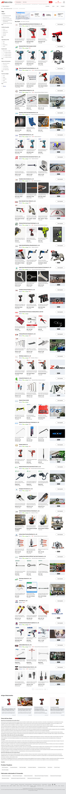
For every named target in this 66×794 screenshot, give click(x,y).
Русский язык (39, 785)
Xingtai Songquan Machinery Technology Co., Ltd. (29, 510)
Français (21, 785)
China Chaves (50, 767)
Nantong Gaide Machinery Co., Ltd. (26, 134)
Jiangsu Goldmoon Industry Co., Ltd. (26, 90)
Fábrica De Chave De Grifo (28, 775)
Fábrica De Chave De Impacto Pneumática (41, 775)
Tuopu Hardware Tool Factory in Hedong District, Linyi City (31, 311)
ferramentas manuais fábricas (26, 4)
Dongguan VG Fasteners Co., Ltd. (26, 488)
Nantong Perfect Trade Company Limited (27, 46)
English (8, 785)
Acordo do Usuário (21, 784)
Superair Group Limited (24, 400)
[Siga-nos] (54, 784)
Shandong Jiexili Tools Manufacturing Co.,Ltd (28, 112)
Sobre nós (12, 784)
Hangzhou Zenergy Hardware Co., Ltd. (27, 289)
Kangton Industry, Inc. (23, 444)
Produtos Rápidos (44, 784)
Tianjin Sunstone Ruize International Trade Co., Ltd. (29, 156)
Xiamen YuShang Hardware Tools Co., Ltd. (27, 667)
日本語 (18, 785)
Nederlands (49, 785)
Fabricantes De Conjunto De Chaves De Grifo (18, 778)
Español (24, 785)
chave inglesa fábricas (35, 4)
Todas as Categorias (5, 6)
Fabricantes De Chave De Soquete (55, 775)
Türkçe (59, 785)
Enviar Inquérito (60, 24)
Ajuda (53, 6)
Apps (57, 6)
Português (31, 785)
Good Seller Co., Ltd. (23, 600)
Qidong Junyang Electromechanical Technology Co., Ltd (30, 24)
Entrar (64, 2)
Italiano (35, 785)
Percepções (49, 784)
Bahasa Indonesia (33, 786)
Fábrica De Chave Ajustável (6, 775)
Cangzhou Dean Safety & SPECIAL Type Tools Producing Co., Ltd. (32, 556)
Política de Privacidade (28, 784)
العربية (46, 785)
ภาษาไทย (55, 785)
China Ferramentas (5, 767)
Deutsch (28, 785)
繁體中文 (14, 785)
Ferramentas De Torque (42, 767)
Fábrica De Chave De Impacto (17, 775)
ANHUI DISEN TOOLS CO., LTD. (25, 644)
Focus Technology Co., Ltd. (31, 788)
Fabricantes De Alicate (5, 778)
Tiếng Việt (62, 785)
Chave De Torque (57, 767)
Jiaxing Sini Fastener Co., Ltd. (25, 378)
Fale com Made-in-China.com (37, 784)
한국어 (43, 785)
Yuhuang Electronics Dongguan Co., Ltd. (27, 333)
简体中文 (11, 785)
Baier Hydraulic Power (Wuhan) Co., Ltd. (27, 201)
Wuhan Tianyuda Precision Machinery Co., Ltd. (28, 68)
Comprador (47, 6)
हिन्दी (52, 785)
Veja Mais (3, 762)
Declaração (16, 784)
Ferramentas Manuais (13, 767)
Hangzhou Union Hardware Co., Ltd (26, 178)
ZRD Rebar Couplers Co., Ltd (25, 355)
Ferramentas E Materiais (32, 767)
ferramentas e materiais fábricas (43, 4)
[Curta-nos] (52, 784)
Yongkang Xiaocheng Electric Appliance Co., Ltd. (29, 622)
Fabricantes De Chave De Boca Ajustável (33, 778)
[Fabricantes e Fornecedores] (6, 2)
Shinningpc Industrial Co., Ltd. (25, 578)
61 (45, 689)
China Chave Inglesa (22, 767)
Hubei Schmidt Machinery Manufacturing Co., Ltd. (29, 245)
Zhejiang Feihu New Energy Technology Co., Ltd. (29, 223)
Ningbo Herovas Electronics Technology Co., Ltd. (29, 422)
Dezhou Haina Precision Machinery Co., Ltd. (28, 534)
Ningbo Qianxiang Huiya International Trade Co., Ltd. (30, 466)
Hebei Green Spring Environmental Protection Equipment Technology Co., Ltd (35, 267)
